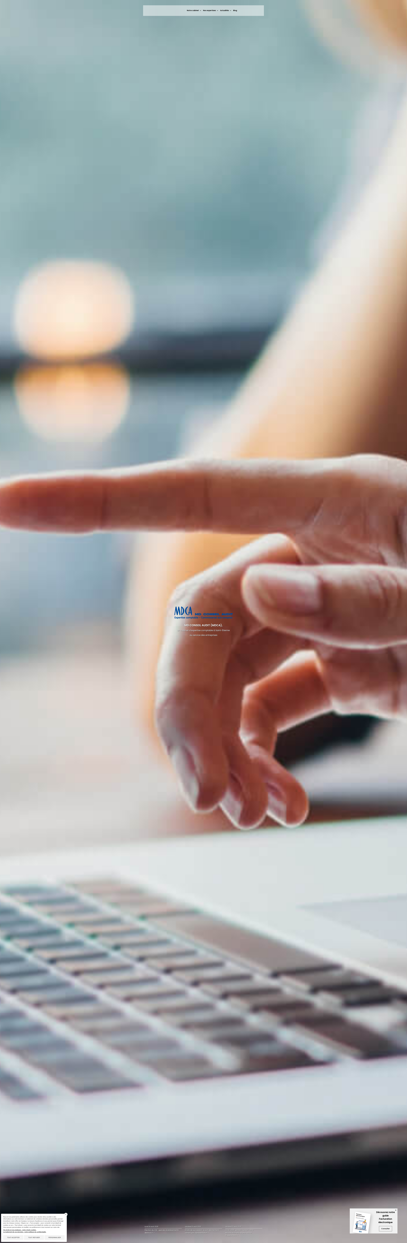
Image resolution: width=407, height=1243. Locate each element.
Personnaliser (54, 1237)
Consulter (385, 1228)
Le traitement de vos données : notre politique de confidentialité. (24, 1232)
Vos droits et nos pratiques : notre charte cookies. (19, 1230)
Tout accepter (13, 1237)
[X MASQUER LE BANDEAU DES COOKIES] (66, 1214)
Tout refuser (34, 1237)
